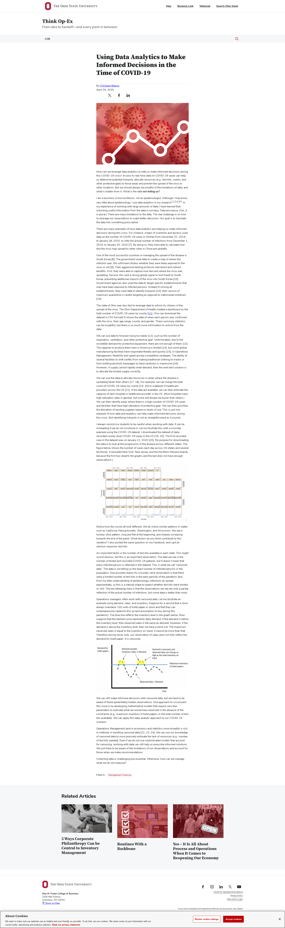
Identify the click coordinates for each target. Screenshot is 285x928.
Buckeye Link (185, 6)
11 (150, 313)
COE (47, 39)
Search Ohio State (227, 6)
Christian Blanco (109, 85)
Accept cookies (233, 919)
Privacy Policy (236, 895)
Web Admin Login (235, 899)
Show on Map (52, 903)
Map (168, 6)
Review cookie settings (207, 919)
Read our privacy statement (66, 924)
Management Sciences (119, 774)
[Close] (279, 919)
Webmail (204, 6)
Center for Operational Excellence (228, 892)
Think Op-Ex (57, 21)
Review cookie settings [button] (232, 903)
